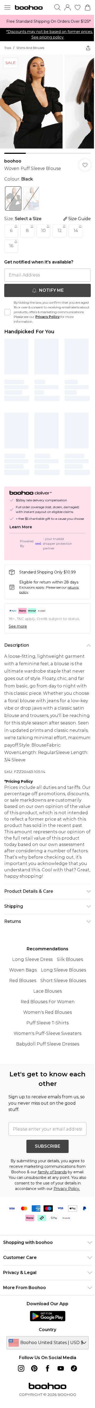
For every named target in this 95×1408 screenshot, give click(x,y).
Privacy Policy (47, 317)
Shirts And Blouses (30, 48)
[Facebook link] (47, 1368)
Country (47, 1329)
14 (76, 230)
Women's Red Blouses (47, 1012)
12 (60, 230)
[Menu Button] (7, 7)
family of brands (52, 1172)
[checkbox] (7, 312)
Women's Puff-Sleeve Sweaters (47, 1033)
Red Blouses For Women (48, 1001)
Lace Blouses (47, 991)
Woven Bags (23, 969)
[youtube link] (61, 1368)
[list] (47, 21)
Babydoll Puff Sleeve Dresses (47, 1043)
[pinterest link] (34, 1368)
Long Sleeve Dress (32, 959)
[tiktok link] (74, 1368)
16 (11, 245)
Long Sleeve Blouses (63, 969)
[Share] (88, 48)
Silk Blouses (70, 959)
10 (43, 230)
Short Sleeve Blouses (63, 980)
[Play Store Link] (47, 1316)
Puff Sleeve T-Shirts (47, 1022)
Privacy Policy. (67, 1188)
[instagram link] (21, 1368)
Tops (7, 48)
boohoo (12, 161)
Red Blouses (22, 980)
